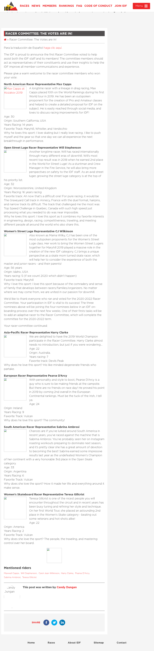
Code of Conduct (98, 6)
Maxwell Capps (11, 573)
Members (50, 6)
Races (24, 6)
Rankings (66, 6)
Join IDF (121, 6)
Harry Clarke (67, 573)
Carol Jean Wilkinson (49, 573)
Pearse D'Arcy (82, 573)
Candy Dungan (67, 587)
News (36, 6)
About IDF (74, 643)
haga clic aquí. (53, 48)
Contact (121, 643)
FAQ (79, 6)
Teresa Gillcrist (29, 577)
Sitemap (99, 643)
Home (31, 643)
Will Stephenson (29, 573)
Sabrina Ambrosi (12, 577)
